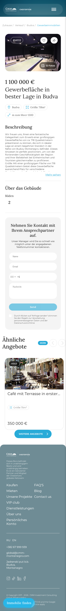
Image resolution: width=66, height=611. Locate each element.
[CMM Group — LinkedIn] (19, 579)
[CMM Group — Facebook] (25, 579)
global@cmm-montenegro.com (17, 554)
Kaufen (12, 485)
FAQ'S (39, 485)
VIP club (13, 502)
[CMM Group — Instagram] (8, 579)
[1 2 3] (34, 373)
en (14, 540)
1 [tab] (31, 387)
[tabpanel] (34, 373)
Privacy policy (19, 597)
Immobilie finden (19, 603)
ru (8, 540)
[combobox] (12, 277)
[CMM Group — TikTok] (14, 579)
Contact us (42, 497)
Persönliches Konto (16, 522)
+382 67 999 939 (16, 547)
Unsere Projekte (19, 497)
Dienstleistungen (20, 508)
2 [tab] (34, 387)
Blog (38, 491)
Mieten (12, 491)
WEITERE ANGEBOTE (31, 433)
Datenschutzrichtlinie (24, 323)
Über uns (13, 514)
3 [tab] (37, 387)
